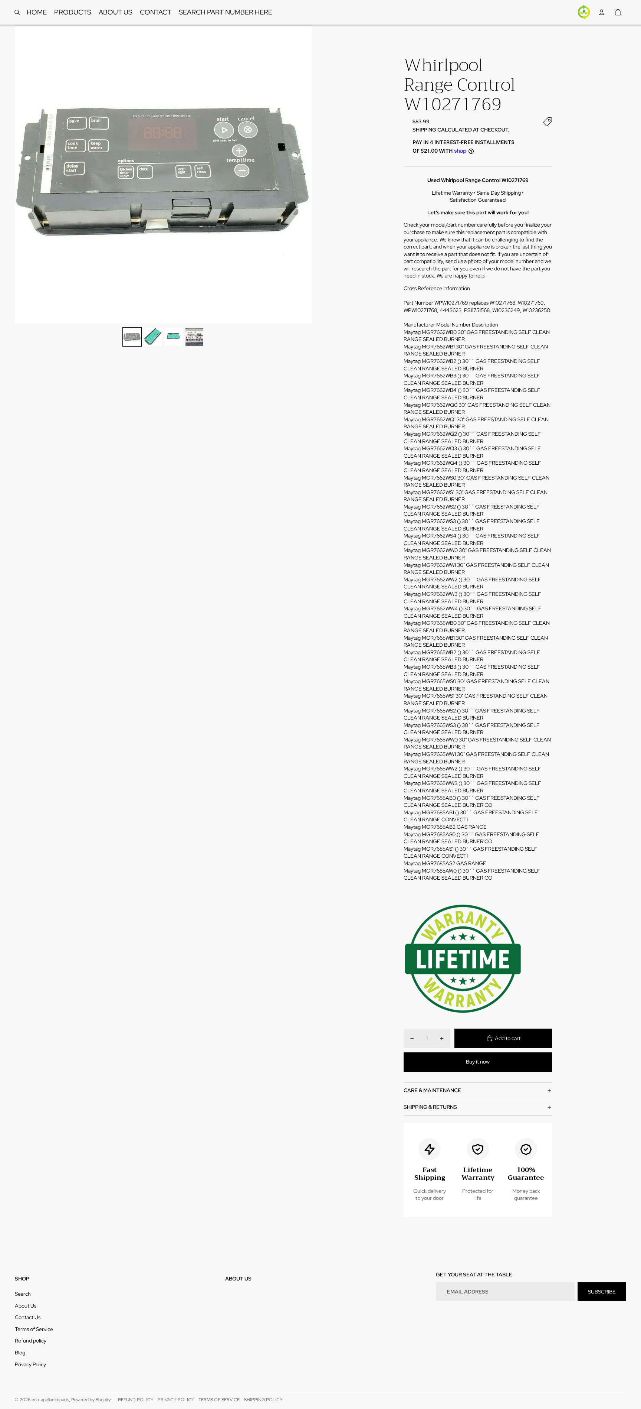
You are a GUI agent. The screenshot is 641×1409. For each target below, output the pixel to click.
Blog (20, 1352)
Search (23, 1293)
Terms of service (219, 1400)
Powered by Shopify (91, 1400)
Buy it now (478, 1061)
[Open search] (17, 12)
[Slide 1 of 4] (132, 337)
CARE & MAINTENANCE (432, 1090)
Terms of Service (34, 1329)
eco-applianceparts (50, 1400)
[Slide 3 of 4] (174, 337)
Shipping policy (263, 1400)
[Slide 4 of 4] (194, 337)
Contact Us (27, 1317)
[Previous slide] (21, 175)
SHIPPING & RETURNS (430, 1107)
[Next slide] (305, 175)
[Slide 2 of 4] (153, 337)
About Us (25, 1305)
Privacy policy (176, 1400)
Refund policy (30, 1340)
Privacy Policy (30, 1364)
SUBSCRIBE (602, 1291)
